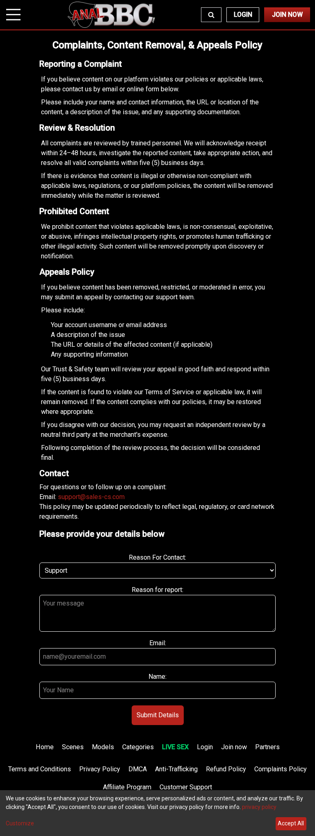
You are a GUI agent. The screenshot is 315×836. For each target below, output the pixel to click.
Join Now (287, 14)
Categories (138, 747)
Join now (234, 747)
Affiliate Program (127, 787)
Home (45, 747)
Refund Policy (226, 769)
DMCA (137, 769)
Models (103, 747)
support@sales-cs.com (91, 497)
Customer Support (186, 787)
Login (243, 14)
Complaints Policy (280, 769)
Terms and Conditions (39, 769)
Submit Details (158, 715)
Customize (20, 823)
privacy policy (259, 807)
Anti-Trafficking (176, 769)
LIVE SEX (175, 747)
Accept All (291, 823)
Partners (267, 747)
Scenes (73, 747)
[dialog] (157, 813)
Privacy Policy (99, 769)
